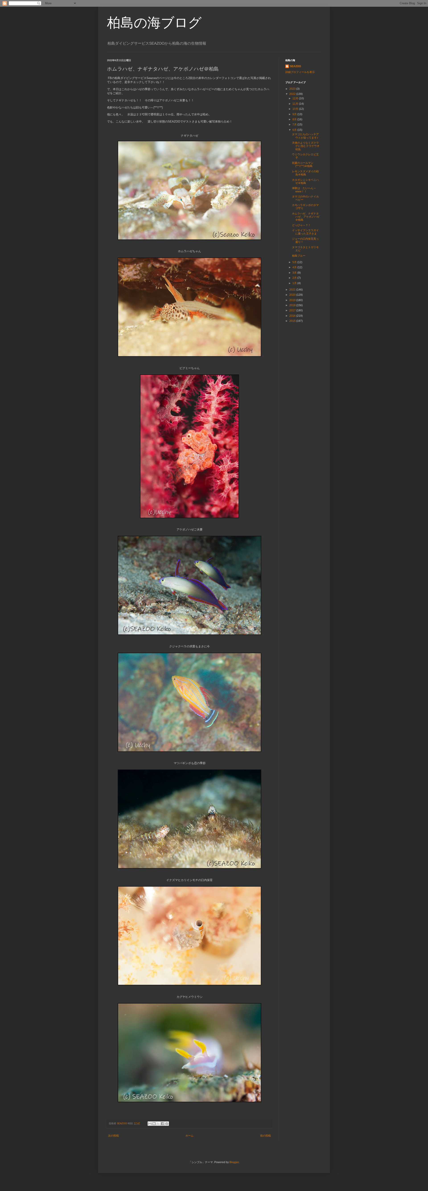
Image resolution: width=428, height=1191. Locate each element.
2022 (292, 94)
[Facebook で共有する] (162, 1123)
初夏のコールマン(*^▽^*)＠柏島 (302, 164)
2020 (292, 294)
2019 (292, 300)
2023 (292, 88)
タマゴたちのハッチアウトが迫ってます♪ (305, 136)
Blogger (234, 1162)
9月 (294, 114)
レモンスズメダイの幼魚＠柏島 (305, 173)
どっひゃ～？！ (301, 225)
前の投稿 (265, 1135)
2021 (292, 289)
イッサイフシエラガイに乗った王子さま (305, 232)
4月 (294, 267)
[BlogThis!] (154, 1123)
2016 (292, 315)
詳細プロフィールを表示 (300, 72)
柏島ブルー (298, 255)
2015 (292, 320)
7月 (294, 124)
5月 (294, 262)
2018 (292, 305)
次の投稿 (113, 1135)
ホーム (189, 1135)
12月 (295, 98)
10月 (295, 108)
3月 (294, 272)
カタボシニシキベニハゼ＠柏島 (305, 181)
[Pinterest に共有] (167, 1123)
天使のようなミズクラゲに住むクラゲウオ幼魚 (305, 146)
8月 (294, 119)
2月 (294, 277)
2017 (292, 310)
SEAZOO (295, 66)
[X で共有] (158, 1123)
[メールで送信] (150, 1123)
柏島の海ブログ (154, 22)
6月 (294, 129)
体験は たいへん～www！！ (304, 190)
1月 (294, 283)
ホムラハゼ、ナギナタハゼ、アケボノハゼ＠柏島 (305, 217)
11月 (295, 103)
